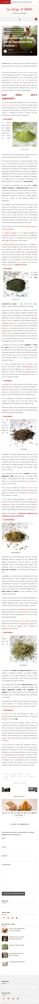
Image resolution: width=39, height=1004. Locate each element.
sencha (19, 776)
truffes (6, 240)
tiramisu (14, 240)
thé (25, 776)
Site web (4, 856)
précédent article (7, 323)
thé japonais (31, 776)
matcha (6, 776)
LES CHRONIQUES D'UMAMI (14, 29)
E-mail (4, 847)
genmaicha (13, 774)
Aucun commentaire (19, 783)
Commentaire (6, 864)
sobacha (4, 738)
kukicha (27, 774)
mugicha (13, 776)
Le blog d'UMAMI (20, 9)
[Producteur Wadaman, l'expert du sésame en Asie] (33, 789)
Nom (4, 838)
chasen (19, 212)
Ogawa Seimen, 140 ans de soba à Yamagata (16, 954)
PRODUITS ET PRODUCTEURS (15, 33)
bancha (6, 384)
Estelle (10, 50)
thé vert (6, 778)
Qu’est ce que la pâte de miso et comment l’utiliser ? (17, 929)
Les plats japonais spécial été (17, 961)
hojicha (20, 774)
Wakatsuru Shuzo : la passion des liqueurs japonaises (16, 938)
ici (19, 252)
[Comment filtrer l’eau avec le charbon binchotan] (6, 789)
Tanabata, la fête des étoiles (16, 945)
